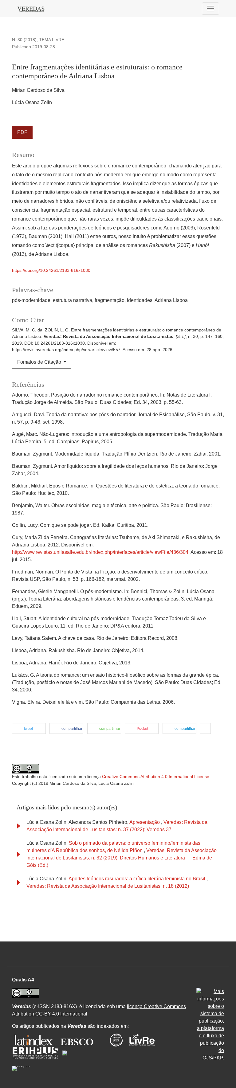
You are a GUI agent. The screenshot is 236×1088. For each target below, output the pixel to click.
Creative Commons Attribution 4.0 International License (155, 776)
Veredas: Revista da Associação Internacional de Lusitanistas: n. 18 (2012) (107, 886)
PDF (22, 132)
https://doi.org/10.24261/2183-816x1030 (51, 270)
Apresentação (145, 822)
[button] (28, 728)
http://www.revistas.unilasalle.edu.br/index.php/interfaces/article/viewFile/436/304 (100, 552)
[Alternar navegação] (210, 8)
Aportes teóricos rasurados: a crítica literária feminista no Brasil (137, 878)
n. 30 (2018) (24, 39)
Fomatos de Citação (39, 362)
